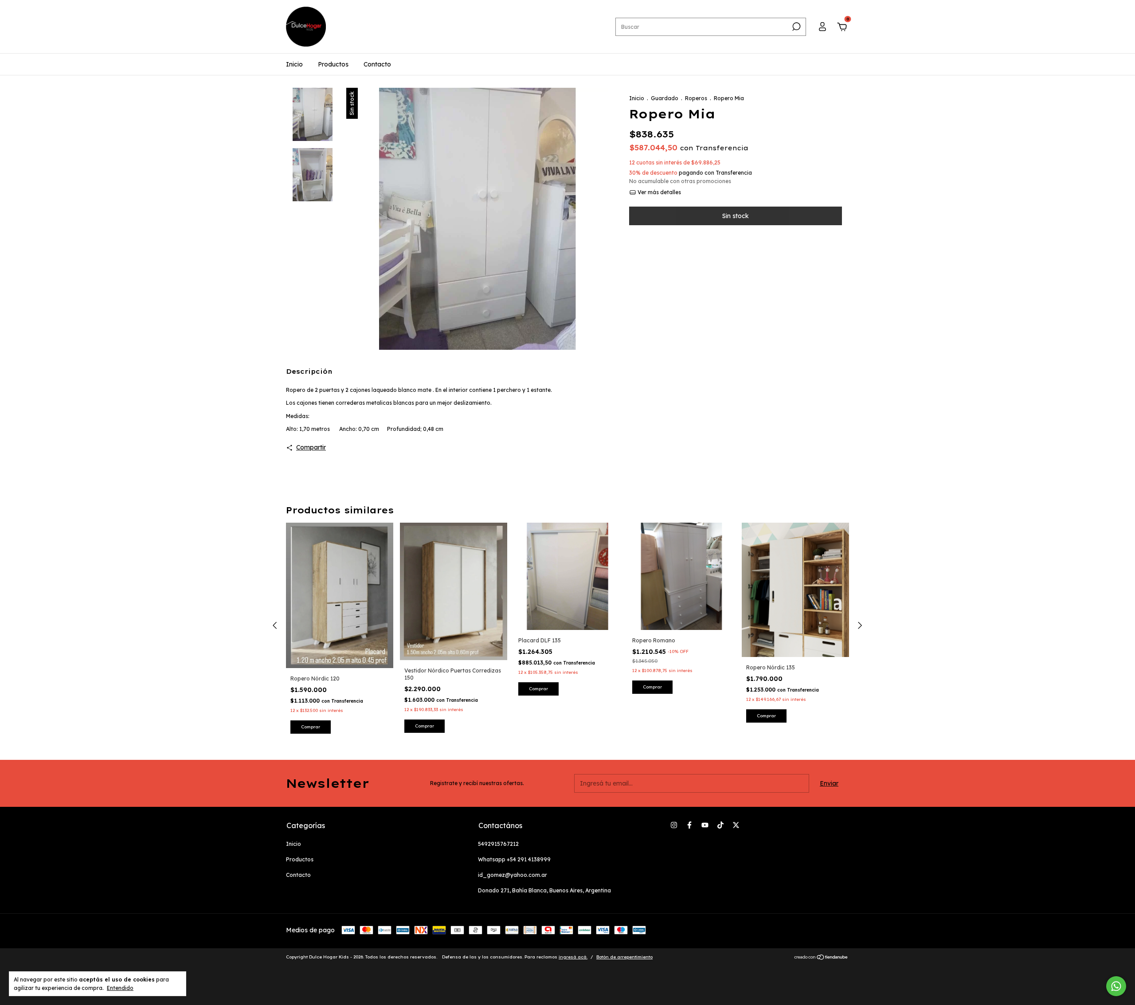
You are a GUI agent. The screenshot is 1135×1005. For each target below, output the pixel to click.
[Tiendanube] (821, 958)
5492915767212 (498, 844)
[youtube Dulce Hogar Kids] (704, 825)
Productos (333, 64)
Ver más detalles (658, 192)
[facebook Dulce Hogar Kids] (689, 825)
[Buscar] (795, 26)
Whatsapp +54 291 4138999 (514, 859)
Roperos (696, 98)
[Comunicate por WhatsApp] (1116, 986)
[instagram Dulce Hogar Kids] (673, 825)
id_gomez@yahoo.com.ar (512, 875)
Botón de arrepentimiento (624, 957)
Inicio (294, 64)
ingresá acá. (573, 957)
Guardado (664, 98)
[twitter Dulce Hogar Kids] (736, 825)
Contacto (377, 64)
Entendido (120, 988)
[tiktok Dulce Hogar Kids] (720, 825)
